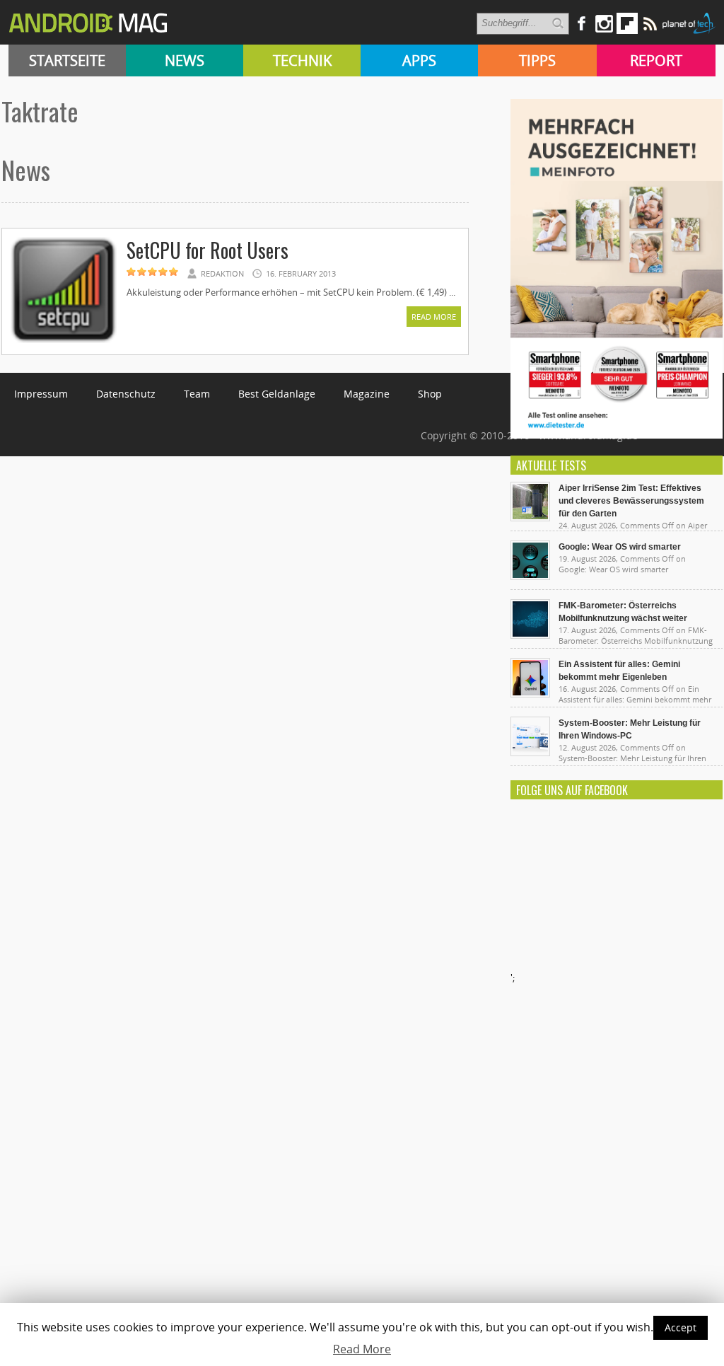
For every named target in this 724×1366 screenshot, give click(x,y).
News (184, 60)
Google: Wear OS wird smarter (620, 547)
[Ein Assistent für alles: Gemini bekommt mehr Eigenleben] (530, 694)
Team (197, 393)
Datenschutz (126, 393)
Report (656, 60)
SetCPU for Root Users (207, 250)
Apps (419, 60)
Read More (433, 316)
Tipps (537, 60)
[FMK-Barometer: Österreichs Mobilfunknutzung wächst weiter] (530, 635)
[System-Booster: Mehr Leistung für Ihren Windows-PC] (530, 752)
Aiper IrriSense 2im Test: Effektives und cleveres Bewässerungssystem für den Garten (631, 501)
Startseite (67, 60)
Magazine (367, 393)
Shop (430, 393)
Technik (302, 60)
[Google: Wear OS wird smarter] (530, 576)
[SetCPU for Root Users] (63, 341)
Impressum (41, 393)
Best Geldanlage (276, 393)
